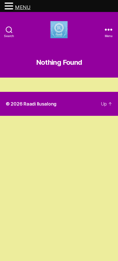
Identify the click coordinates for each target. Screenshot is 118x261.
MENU (23, 7)
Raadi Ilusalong (39, 104)
